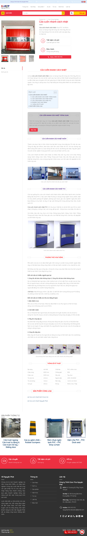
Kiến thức (61, 7)
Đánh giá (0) (4, 72)
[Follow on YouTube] (82, 516)
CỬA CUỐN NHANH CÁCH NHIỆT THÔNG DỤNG (44, 97)
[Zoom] (3, 52)
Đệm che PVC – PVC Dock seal (76, 441)
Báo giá (82, 13)
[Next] (32, 37)
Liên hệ (68, 7)
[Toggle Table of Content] (54, 92)
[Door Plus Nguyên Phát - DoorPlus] (11, 6)
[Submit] (63, 13)
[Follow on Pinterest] (77, 516)
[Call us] (74, 517)
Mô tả (3, 68)
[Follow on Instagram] (63, 516)
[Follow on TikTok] (66, 516)
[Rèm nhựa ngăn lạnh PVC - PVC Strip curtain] (54, 428)
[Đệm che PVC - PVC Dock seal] (76, 428)
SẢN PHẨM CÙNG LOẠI (36, 106)
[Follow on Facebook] (61, 516)
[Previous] (4, 37)
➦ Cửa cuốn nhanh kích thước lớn (38, 397)
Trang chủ (42, 19)
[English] (82, 1)
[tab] (11, 68)
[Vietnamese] (85, 1)
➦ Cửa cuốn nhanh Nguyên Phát (38, 401)
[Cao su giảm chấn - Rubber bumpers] (32, 428)
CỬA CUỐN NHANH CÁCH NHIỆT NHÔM (42, 98)
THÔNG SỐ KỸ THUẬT (38, 104)
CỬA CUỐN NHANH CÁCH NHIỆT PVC (41, 100)
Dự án (48, 7)
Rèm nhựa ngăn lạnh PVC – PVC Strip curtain (54, 442)
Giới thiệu (33, 7)
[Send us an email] (71, 516)
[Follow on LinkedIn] (79, 516)
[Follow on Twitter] (69, 516)
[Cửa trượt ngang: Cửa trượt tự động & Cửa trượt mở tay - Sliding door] (10, 428)
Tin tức (54, 7)
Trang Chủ (25, 7)
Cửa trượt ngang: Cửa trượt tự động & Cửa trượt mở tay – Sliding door (10, 443)
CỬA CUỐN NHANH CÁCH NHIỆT (38, 95)
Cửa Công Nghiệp (53, 19)
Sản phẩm (41, 7)
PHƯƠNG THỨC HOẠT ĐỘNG (39, 102)
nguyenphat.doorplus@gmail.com (73, 510)
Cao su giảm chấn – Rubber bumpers (32, 441)
